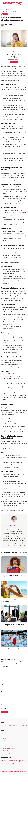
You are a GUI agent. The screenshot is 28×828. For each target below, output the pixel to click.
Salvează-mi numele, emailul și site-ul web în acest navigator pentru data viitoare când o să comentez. (14, 706)
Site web (3, 698)
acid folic (21, 212)
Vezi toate (23, 552)
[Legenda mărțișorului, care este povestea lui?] (14, 638)
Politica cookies (5, 750)
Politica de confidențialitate (8, 748)
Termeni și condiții (5, 753)
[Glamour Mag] (12, 3)
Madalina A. (8, 24)
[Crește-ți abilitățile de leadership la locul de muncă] (14, 613)
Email (3, 691)
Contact (3, 740)
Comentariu (5, 666)
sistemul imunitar (16, 222)
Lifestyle (7, 9)
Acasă (2, 9)
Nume (3, 684)
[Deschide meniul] (25, 3)
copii (4, 424)
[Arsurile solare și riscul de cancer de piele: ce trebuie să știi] (14, 589)
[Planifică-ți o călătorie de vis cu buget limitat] (14, 564)
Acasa (2, 733)
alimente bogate (8, 376)
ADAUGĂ (14, 62)
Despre (3, 736)
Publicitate (3, 738)
